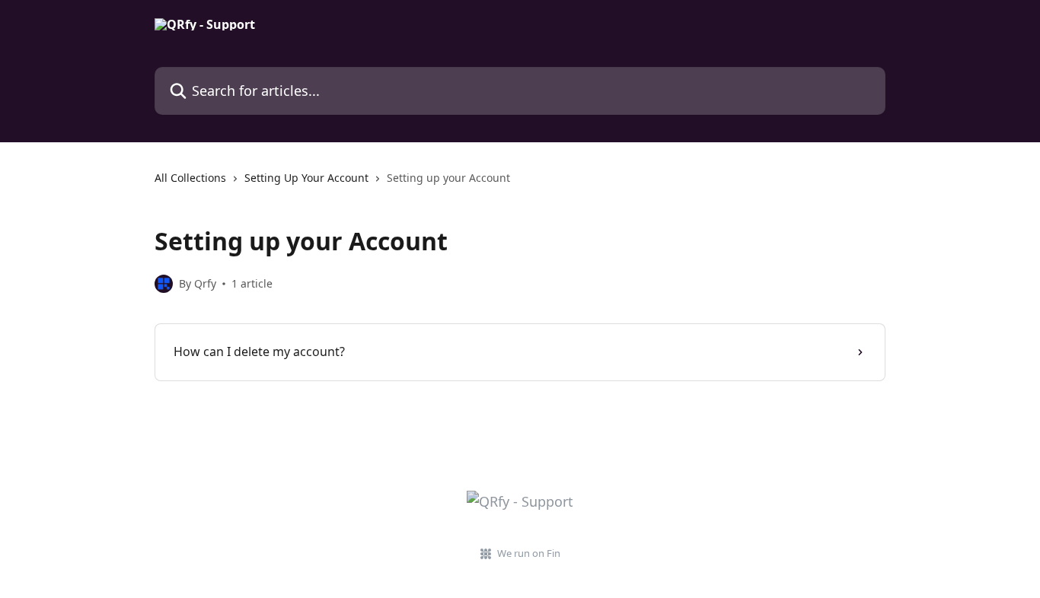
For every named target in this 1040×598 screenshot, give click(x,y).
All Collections (190, 177)
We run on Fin (528, 553)
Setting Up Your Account (306, 177)
